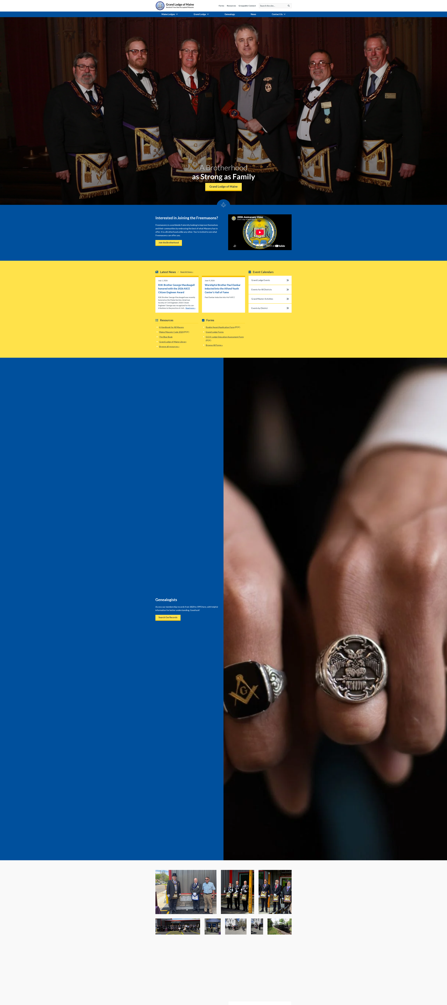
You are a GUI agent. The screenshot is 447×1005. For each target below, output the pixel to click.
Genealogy (230, 14)
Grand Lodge (200, 14)
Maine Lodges (168, 14)
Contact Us (277, 14)
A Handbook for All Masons (171, 327)
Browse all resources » (169, 346)
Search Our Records (168, 617)
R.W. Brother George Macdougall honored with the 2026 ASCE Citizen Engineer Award (176, 288)
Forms (221, 6)
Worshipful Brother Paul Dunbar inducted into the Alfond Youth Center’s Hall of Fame (222, 288)
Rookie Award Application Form (220, 327)
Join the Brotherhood (169, 242)
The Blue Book (166, 337)
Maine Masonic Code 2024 (171, 332)
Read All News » (186, 272)
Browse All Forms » (214, 345)
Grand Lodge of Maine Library (172, 341)
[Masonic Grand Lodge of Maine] (174, 5)
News (253, 14)
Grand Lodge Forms (215, 332)
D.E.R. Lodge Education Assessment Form (225, 337)
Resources (231, 6)
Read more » (190, 308)
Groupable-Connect (247, 6)
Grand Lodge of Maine (223, 186)
